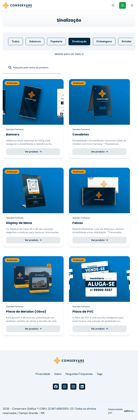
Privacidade (43, 374)
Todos (15, 41)
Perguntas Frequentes (79, 374)
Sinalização (79, 41)
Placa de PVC (83, 311)
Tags (99, 374)
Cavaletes (80, 134)
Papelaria (56, 41)
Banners (12, 134)
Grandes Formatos (15, 129)
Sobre (57, 374)
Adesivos (35, 41)
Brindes (126, 41)
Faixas (77, 223)
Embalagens (104, 41)
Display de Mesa (19, 223)
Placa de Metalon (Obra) (26, 311)
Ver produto (31, 151)
